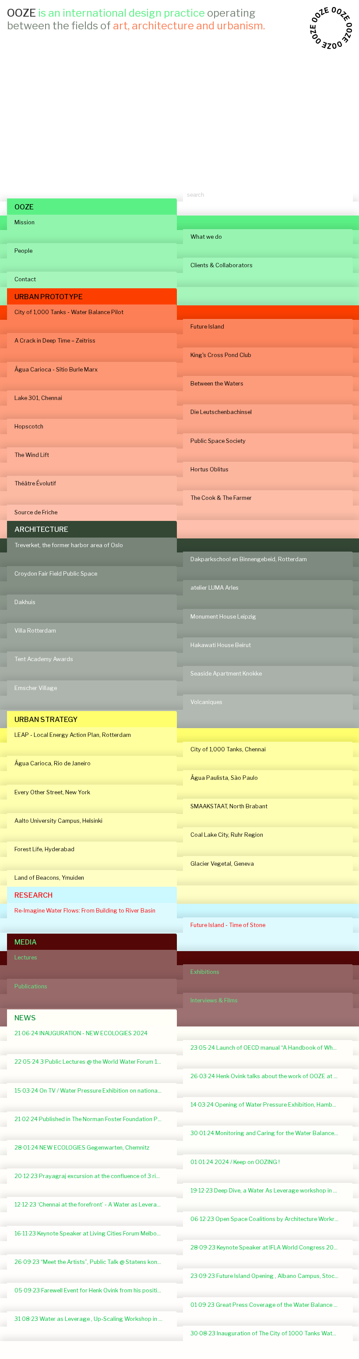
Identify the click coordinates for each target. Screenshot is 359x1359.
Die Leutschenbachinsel (221, 412)
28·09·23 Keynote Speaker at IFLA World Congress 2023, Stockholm (267, 1247)
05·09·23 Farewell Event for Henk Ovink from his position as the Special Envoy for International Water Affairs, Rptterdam (91, 1290)
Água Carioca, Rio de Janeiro (52, 763)
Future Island (207, 326)
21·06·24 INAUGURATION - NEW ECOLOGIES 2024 (81, 1033)
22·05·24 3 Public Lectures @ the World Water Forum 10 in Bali (91, 1061)
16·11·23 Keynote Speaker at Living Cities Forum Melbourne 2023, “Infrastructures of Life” (91, 1233)
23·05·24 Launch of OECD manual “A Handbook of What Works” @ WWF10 (267, 1047)
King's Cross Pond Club (220, 355)
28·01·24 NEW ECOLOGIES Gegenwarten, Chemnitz (81, 1147)
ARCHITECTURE (41, 529)
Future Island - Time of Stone (227, 925)
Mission (24, 222)
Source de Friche (35, 512)
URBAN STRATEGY (45, 719)
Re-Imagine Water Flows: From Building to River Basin (84, 910)
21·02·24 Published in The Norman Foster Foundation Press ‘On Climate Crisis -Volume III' (91, 1119)
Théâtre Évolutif (35, 483)
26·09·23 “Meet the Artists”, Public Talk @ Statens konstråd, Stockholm (91, 1262)
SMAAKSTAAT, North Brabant (228, 806)
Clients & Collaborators (221, 265)
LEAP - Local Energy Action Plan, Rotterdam (72, 735)
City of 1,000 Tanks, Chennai (228, 749)
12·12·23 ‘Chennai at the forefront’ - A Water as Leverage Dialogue (91, 1204)
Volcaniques (206, 702)
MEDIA (25, 942)
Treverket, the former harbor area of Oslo (68, 545)
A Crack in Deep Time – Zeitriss (54, 340)
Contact (25, 279)
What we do (206, 237)
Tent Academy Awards (43, 659)
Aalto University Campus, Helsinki (58, 821)
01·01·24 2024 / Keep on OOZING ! (235, 1162)
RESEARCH (33, 895)
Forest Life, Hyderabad (44, 849)
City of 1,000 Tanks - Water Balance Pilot (68, 312)
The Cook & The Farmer (221, 498)
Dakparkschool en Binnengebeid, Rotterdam (248, 559)
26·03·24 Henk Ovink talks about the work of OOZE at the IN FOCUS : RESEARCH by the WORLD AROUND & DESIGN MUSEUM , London (267, 1076)
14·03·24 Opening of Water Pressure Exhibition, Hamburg (265, 1104)
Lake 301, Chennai (38, 398)
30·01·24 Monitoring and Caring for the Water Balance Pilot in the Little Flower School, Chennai (267, 1133)
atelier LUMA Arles (214, 587)
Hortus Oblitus (209, 469)
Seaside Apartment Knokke (226, 673)
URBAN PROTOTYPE (48, 297)
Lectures (25, 957)
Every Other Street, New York (52, 792)
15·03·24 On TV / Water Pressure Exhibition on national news (91, 1090)
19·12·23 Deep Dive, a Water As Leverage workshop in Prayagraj (267, 1190)
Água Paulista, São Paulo (224, 778)
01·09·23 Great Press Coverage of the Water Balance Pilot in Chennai (267, 1305)
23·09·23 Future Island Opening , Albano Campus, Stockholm (267, 1276)
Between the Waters (216, 383)
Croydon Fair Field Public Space (55, 573)
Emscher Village (35, 688)
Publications (30, 986)
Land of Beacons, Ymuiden (49, 877)
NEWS (25, 1018)
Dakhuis (24, 602)
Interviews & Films (214, 1000)
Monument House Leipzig (223, 616)
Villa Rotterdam (35, 630)
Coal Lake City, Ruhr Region (226, 835)
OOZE (24, 207)
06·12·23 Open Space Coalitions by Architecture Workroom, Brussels (267, 1219)
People (23, 251)
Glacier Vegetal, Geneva (222, 863)
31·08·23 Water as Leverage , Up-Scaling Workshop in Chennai (91, 1319)
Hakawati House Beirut (220, 645)
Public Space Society (218, 441)
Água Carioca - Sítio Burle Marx (56, 369)
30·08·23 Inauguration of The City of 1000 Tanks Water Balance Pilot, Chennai (267, 1333)
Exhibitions (204, 972)
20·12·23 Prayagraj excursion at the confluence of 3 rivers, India (91, 1176)
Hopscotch (28, 426)
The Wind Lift (31, 455)
